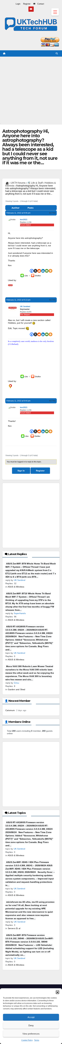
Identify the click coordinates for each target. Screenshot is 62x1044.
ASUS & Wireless (16, 587)
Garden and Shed (16, 689)
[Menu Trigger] (55, 12)
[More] (50, 271)
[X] (35, 271)
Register (40, 470)
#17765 (52, 300)
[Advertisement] (31, 90)
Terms (36, 1040)
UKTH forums (18, 183)
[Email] (47, 271)
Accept (31, 1017)
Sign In (21, 470)
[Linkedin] (43, 271)
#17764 (52, 213)
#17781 (52, 401)
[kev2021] (10, 386)
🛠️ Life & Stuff (35, 183)
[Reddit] (39, 271)
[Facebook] (32, 271)
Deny (31, 1025)
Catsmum (10, 710)
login (25, 292)
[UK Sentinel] (10, 285)
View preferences (31, 1033)
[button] (57, 992)
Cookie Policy (27, 1040)
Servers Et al (14, 928)
